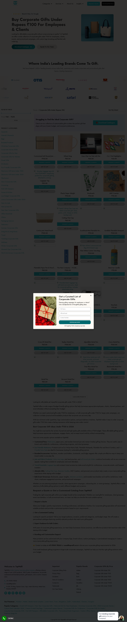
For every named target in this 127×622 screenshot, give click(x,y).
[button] (91, 295)
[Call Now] (4, 618)
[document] (63, 311)
